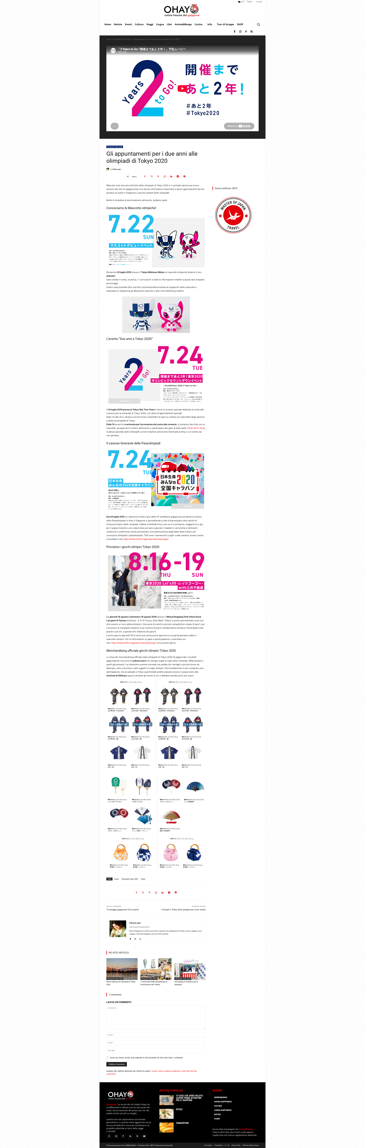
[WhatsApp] (165, 176)
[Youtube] (144, 1136)
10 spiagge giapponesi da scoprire (122, 909)
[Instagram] (240, 32)
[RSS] (252, 32)
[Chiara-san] (108, 169)
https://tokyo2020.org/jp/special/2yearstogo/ (146, 539)
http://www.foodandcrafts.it (139, 927)
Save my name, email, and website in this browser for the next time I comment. (146, 1057)
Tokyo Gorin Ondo (196, 428)
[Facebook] (234, 32)
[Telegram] (178, 176)
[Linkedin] (171, 176)
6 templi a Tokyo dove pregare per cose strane (184, 909)
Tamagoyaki (182, 1123)
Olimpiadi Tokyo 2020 (121, 39)
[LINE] (184, 176)
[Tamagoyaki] (166, 1127)
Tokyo (143, 879)
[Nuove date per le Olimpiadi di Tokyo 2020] (122, 969)
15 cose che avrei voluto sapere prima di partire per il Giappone (189, 1098)
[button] (258, 24)
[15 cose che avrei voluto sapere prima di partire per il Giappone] (166, 1100)
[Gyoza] (166, 1114)
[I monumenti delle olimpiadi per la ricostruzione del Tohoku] (156, 969)
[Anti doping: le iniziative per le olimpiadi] (190, 969)
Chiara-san (116, 169)
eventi (116, 879)
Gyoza (179, 1109)
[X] (151, 176)
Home (108, 39)
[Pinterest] (246, 32)
